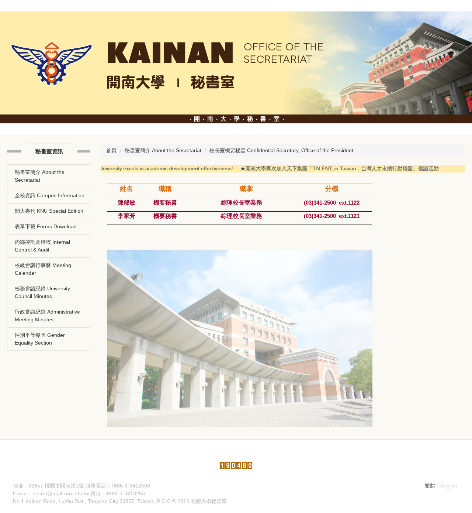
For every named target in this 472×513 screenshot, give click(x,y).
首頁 (111, 150)
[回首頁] (236, 62)
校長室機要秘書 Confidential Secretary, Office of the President (281, 150)
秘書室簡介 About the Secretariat (163, 150)
